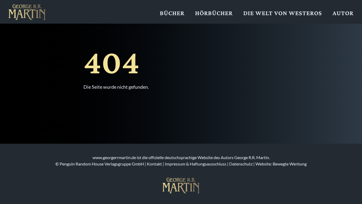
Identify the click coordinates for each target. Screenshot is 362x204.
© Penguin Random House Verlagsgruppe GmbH (99, 163)
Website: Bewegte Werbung (281, 163)
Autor (343, 12)
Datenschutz (241, 163)
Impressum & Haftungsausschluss (195, 163)
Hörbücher (214, 12)
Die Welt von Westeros (282, 12)
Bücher (172, 12)
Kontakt (154, 163)
